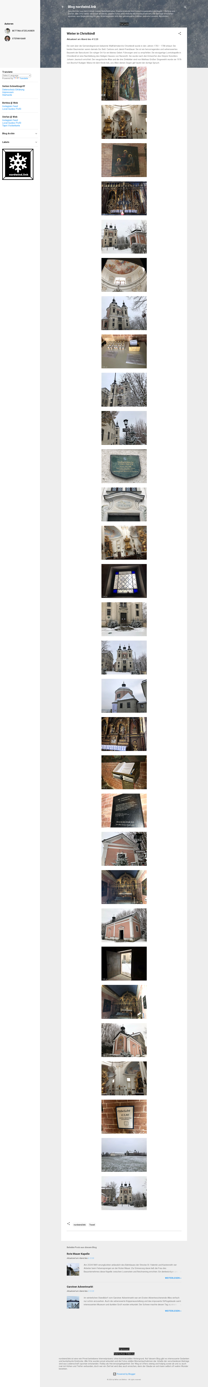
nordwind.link (80, 1225)
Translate (23, 78)
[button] (179, 34)
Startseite (7, 95)
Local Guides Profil (11, 109)
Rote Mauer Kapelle (78, 1253)
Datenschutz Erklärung (124, 1354)
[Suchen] (185, 7)
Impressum (124, 1349)
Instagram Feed (10, 106)
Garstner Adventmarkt (80, 1286)
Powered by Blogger (125, 1374)
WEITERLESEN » (173, 1278)
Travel (92, 1225)
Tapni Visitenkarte (11, 125)
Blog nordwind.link (82, 7)
